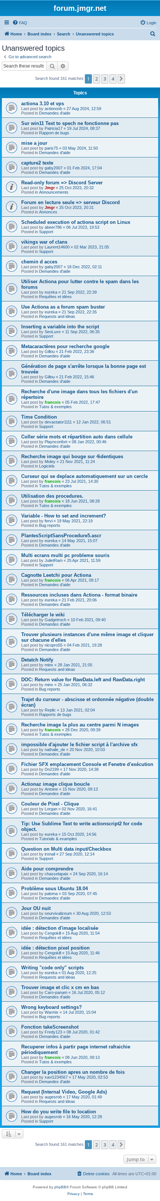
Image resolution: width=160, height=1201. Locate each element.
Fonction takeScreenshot (50, 1027)
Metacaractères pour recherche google (65, 346)
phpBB (60, 1187)
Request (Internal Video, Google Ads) (64, 1092)
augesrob (53, 1097)
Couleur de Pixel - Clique (50, 804)
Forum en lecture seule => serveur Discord (70, 202)
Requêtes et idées (55, 296)
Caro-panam (56, 992)
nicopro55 (54, 645)
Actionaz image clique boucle (55, 784)
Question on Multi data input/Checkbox (66, 849)
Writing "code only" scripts (52, 967)
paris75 (51, 148)
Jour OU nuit (36, 908)
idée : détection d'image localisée (59, 928)
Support (46, 231)
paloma (51, 893)
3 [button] (104, 78)
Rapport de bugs (54, 133)
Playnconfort (56, 442)
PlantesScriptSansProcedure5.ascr (61, 535)
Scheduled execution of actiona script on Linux (75, 222)
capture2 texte (37, 163)
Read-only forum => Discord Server (62, 182)
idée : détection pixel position (55, 948)
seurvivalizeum (58, 913)
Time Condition (39, 417)
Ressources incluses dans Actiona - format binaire (79, 595)
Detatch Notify (37, 660)
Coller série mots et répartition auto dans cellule (76, 437)
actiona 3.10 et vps (42, 103)
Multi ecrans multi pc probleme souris (65, 555)
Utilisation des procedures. (52, 496)
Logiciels (47, 466)
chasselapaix (56, 874)
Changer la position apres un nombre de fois (73, 1072)
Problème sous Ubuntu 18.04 (54, 888)
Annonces (48, 212)
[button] (121, 78)
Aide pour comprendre (47, 869)
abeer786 (53, 227)
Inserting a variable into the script (60, 326)
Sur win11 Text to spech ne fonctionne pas (70, 123)
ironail (50, 854)
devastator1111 (58, 422)
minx (49, 665)
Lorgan (51, 809)
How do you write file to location (58, 1111)
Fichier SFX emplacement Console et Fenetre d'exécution (87, 764)
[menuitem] (19, 22)
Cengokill (53, 933)
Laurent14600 (57, 247)
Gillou (50, 351)
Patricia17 (54, 128)
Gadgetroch (55, 619)
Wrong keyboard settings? (51, 1007)
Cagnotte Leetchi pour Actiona (56, 575)
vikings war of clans (44, 242)
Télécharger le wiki (43, 614)
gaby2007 (54, 168)
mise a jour (34, 143)
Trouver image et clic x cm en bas (60, 987)
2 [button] (96, 78)
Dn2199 (52, 769)
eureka (51, 292)
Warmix (51, 1012)
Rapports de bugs (55, 714)
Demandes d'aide (54, 113)
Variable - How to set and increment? (63, 516)
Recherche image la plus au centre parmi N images (80, 725)
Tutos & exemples (55, 406)
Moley (50, 461)
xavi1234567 (56, 1077)
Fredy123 (53, 1032)
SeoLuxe (53, 331)
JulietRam (54, 560)
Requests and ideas (57, 316)
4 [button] (113, 78)
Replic (50, 710)
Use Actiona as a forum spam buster (63, 307)
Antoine (51, 789)
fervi (48, 521)
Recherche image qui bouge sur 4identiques (72, 456)
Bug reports (49, 525)
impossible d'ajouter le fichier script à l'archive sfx (79, 744)
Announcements (53, 192)
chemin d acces (39, 262)
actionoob (53, 108)
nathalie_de (55, 749)
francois (53, 402)
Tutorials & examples (58, 838)
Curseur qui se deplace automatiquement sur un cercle (84, 476)
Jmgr (50, 187)
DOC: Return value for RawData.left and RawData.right (83, 679)
